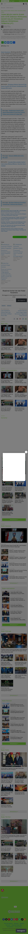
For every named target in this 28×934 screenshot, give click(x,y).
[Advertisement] (14, 467)
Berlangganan (21, 930)
